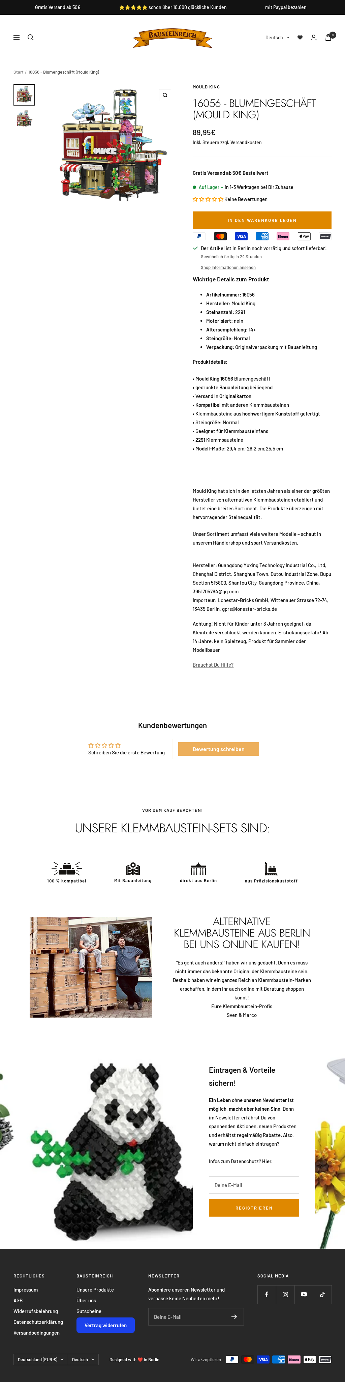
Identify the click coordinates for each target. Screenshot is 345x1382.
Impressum (25, 1290)
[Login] (314, 37)
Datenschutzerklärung (38, 1322)
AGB (18, 1300)
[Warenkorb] (328, 37)
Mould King (206, 86)
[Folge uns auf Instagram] (285, 1294)
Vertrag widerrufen (106, 1325)
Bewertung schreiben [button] (219, 749)
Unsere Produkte (95, 1290)
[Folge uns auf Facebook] (266, 1294)
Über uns (86, 1300)
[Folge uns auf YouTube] (303, 1294)
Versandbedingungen (36, 1333)
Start (18, 72)
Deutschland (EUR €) (37, 1359)
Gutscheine (88, 1311)
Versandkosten (246, 142)
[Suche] (31, 37)
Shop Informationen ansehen (228, 267)
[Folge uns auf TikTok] (322, 1294)
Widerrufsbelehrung (35, 1311)
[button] (208, 199)
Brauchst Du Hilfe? (213, 665)
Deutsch (274, 37)
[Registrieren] (234, 1316)
